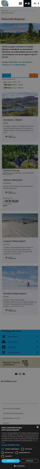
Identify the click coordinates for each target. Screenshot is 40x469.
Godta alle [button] (10, 461)
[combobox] (38, 427)
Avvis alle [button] (29, 461)
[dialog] (20, 447)
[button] (20, 445)
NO (35, 3)
